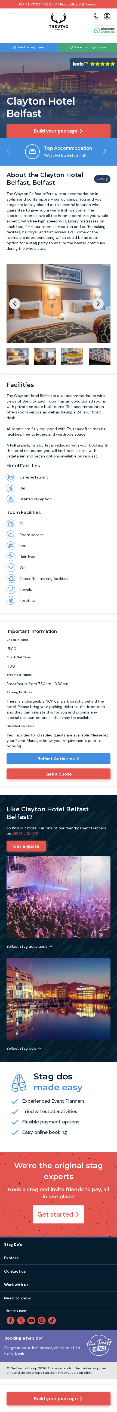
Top (105, 1361)
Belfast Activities (56, 759)
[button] (104, 151)
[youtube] (32, 1320)
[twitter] (22, 1320)
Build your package (56, 1398)
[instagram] (43, 1320)
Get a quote (58, 774)
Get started (55, 1214)
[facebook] (12, 1320)
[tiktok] (53, 1320)
